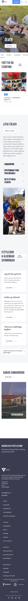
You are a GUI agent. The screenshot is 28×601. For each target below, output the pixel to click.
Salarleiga (5, 568)
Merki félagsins (7, 558)
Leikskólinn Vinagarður (9, 516)
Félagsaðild (6, 572)
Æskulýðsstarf (7, 508)
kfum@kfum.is (6, 493)
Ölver (2, 55)
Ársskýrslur (6, 547)
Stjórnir (5, 530)
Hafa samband (7, 564)
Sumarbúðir (17, 55)
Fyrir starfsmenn (7, 541)
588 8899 (4, 495)
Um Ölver (8, 55)
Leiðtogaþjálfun (7, 512)
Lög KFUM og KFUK (8, 555)
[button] (25, 91)
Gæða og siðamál (7, 551)
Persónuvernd (14, 592)
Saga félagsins (7, 526)
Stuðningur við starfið (9, 576)
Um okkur (5, 522)
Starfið (5, 501)
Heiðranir (5, 537)
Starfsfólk (5, 533)
